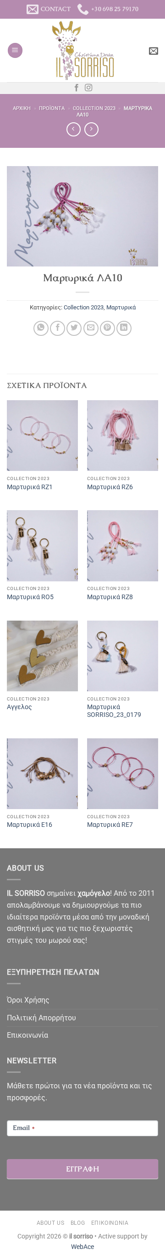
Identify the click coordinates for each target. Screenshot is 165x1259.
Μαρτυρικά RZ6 (110, 487)
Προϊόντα (52, 108)
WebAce (82, 1247)
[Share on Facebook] (57, 328)
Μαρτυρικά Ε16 (29, 824)
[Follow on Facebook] (76, 88)
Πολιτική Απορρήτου (41, 1017)
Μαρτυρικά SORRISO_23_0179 (114, 711)
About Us (51, 1223)
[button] (15, 50)
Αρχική (22, 108)
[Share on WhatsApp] (41, 328)
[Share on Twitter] (74, 328)
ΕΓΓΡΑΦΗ (82, 1169)
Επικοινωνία (27, 1035)
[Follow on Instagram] (88, 88)
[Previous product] (91, 129)
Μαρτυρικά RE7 (110, 824)
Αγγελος (19, 706)
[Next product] (73, 129)
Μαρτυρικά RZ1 (30, 487)
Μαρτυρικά (121, 307)
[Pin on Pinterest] (107, 328)
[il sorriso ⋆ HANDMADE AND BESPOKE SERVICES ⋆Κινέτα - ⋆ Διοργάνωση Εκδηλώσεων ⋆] (83, 51)
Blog (78, 1223)
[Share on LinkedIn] (124, 328)
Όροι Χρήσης (28, 1000)
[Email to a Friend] (91, 328)
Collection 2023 (94, 108)
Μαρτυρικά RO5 (30, 597)
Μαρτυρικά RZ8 (110, 597)
